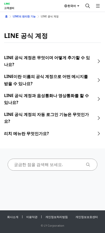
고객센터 (9, 8)
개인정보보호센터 (86, 217)
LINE (7, 3)
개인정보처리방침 (56, 217)
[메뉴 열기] (98, 6)
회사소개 (12, 217)
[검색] (88, 6)
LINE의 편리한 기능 (24, 16)
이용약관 (31, 217)
